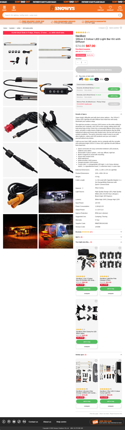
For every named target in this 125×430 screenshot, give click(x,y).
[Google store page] (63, 22)
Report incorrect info (116, 413)
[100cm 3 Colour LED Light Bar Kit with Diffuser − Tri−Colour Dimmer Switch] (56, 89)
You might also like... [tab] (84, 242)
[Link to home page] (62, 8)
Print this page (94, 413)
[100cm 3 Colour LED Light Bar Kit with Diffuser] (20, 53)
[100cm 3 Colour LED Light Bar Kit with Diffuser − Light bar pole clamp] (56, 124)
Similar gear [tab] (81, 355)
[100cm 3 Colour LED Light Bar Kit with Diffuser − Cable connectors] (56, 160)
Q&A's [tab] (79, 237)
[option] (87, 257)
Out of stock (81, 55)
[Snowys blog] (24, 422)
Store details (88, 90)
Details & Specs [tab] (81, 114)
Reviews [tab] (84, 232)
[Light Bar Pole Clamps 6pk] (110, 276)
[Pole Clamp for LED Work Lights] (87, 329)
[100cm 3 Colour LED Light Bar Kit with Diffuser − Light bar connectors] (56, 53)
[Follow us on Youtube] (14, 422)
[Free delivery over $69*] (32, 22)
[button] (79, 261)
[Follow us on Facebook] (4, 422)
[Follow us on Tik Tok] (19, 421)
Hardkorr (81, 35)
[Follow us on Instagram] (9, 422)
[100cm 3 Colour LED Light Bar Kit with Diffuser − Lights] (20, 89)
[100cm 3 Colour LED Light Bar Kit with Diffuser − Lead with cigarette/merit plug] (20, 124)
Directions (80, 90)
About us (47, 422)
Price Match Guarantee (83, 49)
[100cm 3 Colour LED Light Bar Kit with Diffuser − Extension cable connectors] (20, 160)
